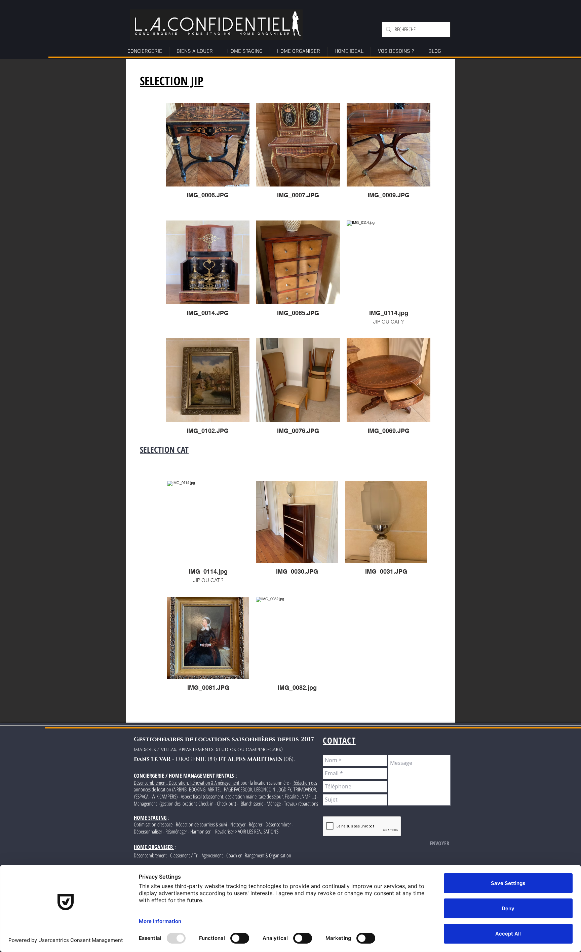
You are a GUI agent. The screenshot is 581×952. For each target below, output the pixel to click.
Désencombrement (151, 855)
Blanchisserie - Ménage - (262, 803)
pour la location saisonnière (265, 782)
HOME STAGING (150, 817)
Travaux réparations (301, 803)
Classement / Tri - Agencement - (198, 855)
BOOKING (197, 789)
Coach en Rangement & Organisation (258, 855)
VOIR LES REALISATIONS (257, 831)
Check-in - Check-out (216, 803)
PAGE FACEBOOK (238, 789)
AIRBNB (180, 789)
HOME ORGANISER (153, 847)
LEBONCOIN (264, 789)
